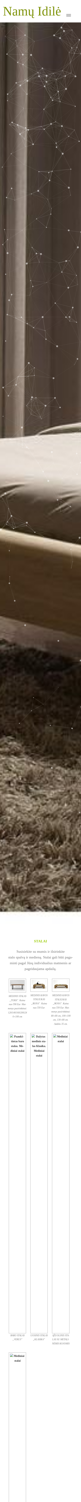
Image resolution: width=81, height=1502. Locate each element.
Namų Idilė (32, 11)
